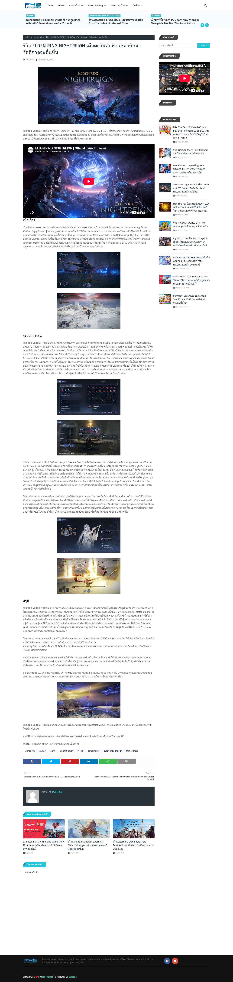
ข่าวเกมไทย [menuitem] (74, 5)
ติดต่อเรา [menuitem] (137, 5)
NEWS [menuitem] (61, 5)
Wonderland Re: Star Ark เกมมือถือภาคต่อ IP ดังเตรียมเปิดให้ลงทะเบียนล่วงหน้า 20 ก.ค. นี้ (53, 21)
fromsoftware (132, 751)
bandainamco (94, 751)
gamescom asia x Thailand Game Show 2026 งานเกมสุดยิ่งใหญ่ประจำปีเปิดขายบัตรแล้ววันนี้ (43, 845)
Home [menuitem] (51, 5)
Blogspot (73, 977)
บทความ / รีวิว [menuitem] (117, 5)
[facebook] (167, 961)
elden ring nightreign (113, 751)
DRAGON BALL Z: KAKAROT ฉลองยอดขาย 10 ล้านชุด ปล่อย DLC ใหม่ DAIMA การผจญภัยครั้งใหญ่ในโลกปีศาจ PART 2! (191, 132)
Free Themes (47, 977)
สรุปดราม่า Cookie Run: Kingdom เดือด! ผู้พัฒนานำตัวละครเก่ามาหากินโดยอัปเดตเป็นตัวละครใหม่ (190, 242)
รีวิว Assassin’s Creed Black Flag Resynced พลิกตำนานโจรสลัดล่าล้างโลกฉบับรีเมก (115, 21)
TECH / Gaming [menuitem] (95, 5)
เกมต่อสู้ (42, 751)
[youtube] (175, 961)
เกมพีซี (52, 751)
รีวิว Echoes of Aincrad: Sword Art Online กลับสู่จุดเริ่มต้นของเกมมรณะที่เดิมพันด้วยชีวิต (87, 845)
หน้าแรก (28, 37)
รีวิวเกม (80, 751)
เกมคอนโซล (39, 37)
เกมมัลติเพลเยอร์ (66, 751)
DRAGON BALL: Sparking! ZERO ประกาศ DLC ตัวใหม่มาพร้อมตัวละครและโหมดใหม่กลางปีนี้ (189, 169)
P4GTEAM (30, 59)
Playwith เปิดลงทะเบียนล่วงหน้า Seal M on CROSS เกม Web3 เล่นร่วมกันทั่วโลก (189, 299)
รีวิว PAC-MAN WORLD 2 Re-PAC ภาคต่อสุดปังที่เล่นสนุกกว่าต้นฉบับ (190, 224)
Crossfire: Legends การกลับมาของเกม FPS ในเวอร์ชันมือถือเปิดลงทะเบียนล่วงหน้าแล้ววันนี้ (191, 188)
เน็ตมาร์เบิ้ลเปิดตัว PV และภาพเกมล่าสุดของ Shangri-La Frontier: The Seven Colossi (175, 21)
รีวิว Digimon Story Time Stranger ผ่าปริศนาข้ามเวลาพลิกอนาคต (190, 152)
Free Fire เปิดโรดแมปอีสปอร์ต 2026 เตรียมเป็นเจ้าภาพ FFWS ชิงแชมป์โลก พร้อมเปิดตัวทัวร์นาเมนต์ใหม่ (191, 207)
